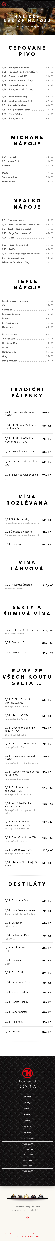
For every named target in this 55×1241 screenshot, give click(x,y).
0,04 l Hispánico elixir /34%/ (21, 743)
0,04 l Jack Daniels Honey (20, 910)
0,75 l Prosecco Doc (16, 642)
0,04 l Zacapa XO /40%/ (19, 850)
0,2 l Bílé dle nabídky (17, 519)
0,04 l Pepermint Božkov (19, 982)
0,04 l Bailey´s (13, 960)
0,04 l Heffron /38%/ (16, 715)
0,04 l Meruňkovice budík (19, 451)
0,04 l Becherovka (15, 947)
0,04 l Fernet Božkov (16, 1002)
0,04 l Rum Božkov (15, 972)
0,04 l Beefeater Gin (16, 900)
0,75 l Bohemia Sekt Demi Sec (22, 630)
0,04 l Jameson (13, 923)
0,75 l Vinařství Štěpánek (19, 585)
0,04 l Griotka (13, 1031)
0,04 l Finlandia (14, 1022)
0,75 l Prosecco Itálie (17, 652)
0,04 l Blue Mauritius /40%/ (20, 837)
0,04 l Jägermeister (16, 1012)
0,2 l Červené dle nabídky (19, 532)
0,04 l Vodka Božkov (16, 992)
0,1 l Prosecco (13, 544)
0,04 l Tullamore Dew (17, 935)
